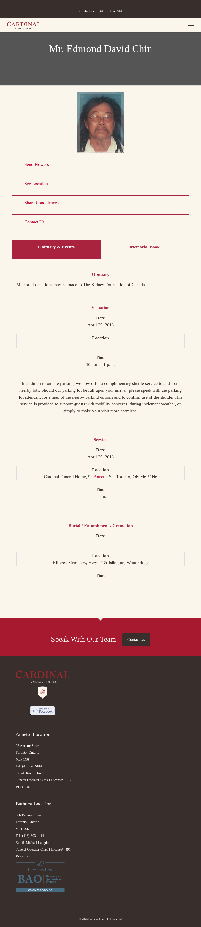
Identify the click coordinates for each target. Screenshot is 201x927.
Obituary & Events (56, 247)
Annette (101, 476)
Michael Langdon (38, 843)
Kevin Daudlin (36, 773)
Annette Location (33, 734)
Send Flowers (37, 164)
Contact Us (34, 221)
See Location (36, 183)
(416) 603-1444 (111, 11)
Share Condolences (42, 202)
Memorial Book (145, 247)
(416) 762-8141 (33, 766)
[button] (191, 25)
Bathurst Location (33, 803)
